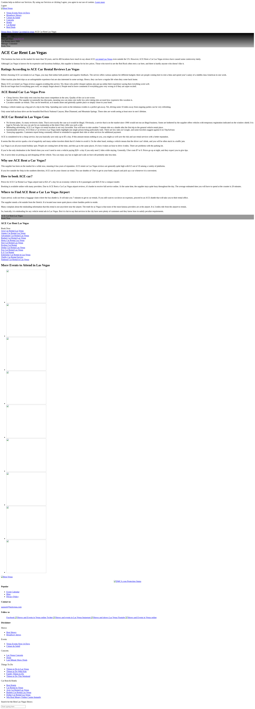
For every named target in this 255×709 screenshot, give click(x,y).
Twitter (50, 617)
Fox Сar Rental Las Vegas (12, 250)
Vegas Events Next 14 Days (18, 13)
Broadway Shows (13, 15)
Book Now (5, 46)
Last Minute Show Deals (16, 660)
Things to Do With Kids (16, 671)
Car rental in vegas (26, 32)
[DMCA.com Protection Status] (127, 581)
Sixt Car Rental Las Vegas (12, 243)
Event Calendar (12, 592)
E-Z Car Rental (7, 252)
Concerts (10, 20)
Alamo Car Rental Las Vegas (13, 233)
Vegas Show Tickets (9, 32)
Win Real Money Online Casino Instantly (23, 697)
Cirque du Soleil (13, 17)
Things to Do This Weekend (18, 676)
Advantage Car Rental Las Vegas (15, 235)
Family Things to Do (15, 674)
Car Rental (10, 25)
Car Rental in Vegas (14, 688)
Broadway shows (13, 635)
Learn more (100, 2)
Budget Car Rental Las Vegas (13, 238)
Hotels (9, 22)
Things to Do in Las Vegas (17, 669)
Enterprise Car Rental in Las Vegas (15, 255)
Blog (8, 594)
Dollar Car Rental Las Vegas (13, 247)
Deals (8, 657)
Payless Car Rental (9, 245)
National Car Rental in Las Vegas (15, 259)
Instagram (86, 617)
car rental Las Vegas (103, 59)
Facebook (10, 617)
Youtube (122, 617)
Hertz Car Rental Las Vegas (12, 240)
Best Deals (10, 27)
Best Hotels (11, 685)
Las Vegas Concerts (14, 655)
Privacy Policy (12, 596)
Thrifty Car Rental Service (12, 257)
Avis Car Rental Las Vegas (12, 231)
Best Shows (11, 632)
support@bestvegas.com (11, 607)
